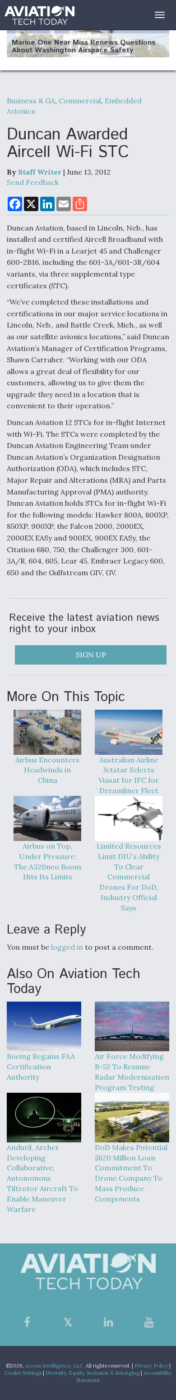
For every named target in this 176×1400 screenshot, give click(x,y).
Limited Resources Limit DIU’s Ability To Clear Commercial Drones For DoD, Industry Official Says (129, 876)
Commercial (80, 100)
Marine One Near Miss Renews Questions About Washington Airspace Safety (83, 46)
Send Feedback (33, 182)
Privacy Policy (151, 1366)
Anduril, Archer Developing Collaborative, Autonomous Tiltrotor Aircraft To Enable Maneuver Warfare (42, 1178)
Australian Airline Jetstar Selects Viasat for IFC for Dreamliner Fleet (128, 775)
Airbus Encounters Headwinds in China (47, 770)
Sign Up (91, 654)
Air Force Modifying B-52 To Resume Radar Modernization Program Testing (132, 1072)
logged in (67, 947)
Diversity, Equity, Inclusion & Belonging (92, 1373)
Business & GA (31, 100)
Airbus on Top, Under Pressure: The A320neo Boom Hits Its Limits (47, 861)
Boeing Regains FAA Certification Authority (41, 1066)
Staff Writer (39, 171)
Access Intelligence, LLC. (54, 1366)
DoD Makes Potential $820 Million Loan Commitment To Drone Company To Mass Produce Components (131, 1173)
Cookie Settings (23, 1373)
